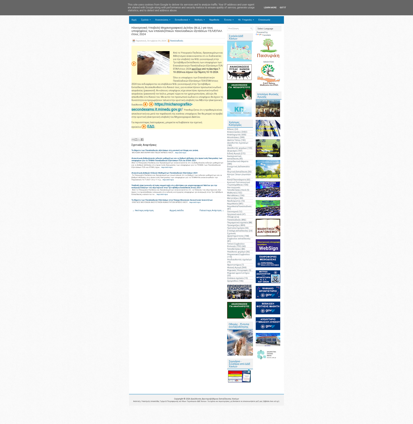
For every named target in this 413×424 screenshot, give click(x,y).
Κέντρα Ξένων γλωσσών (239, 174)
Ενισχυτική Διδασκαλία (238, 166)
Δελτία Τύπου (233, 140)
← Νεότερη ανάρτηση (143, 210)
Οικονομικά (232, 211)
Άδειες (230, 129)
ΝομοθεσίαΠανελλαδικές (239, 206)
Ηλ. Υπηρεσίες (246, 19)
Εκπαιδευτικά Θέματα (237, 161)
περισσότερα (180, 152)
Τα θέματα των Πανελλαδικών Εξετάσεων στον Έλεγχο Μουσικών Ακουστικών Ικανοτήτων (172, 200)
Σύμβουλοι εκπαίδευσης (239, 238)
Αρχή (133, 20)
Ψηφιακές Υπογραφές (237, 270)
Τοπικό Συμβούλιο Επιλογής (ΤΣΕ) (236, 245)
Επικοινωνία (264, 20)
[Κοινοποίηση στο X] (139, 139)
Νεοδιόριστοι (234, 201)
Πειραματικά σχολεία (237, 222)
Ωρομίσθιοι (232, 281)
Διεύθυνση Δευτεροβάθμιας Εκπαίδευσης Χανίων (215, 399)
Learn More (270, 7)
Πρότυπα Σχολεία (235, 228)
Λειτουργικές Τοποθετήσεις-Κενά (236, 188)
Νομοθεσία (214, 20)
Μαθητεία (232, 192)
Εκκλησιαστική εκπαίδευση (234, 157)
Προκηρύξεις (233, 225)
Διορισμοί (232, 151)
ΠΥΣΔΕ (230, 217)
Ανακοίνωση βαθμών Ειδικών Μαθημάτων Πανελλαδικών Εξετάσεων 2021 (164, 173)
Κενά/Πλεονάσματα (236, 179)
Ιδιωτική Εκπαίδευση (237, 171)
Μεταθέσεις (233, 195)
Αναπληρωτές (234, 134)
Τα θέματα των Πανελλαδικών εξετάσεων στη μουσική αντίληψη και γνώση (164, 150)
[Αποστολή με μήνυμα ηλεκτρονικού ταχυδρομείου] (133, 139)
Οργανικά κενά (234, 214)
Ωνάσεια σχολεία (235, 278)
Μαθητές (200, 19)
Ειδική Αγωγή (233, 153)
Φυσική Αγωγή (234, 267)
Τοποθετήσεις (234, 249)
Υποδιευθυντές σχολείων (239, 259)
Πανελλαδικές (176, 41)
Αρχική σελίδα (177, 210)
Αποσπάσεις (233, 137)
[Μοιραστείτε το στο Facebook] (142, 139)
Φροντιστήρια (234, 265)
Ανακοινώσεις (162, 19)
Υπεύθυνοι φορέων (236, 251)
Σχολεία (146, 19)
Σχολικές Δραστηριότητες (235, 234)
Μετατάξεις (233, 198)
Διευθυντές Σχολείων (237, 143)
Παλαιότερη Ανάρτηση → (212, 210)
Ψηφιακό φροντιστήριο (238, 273)
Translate (266, 35)
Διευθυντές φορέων (237, 148)
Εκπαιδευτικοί (182, 19)
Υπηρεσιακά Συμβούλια (238, 254)
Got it (283, 7)
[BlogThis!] (136, 139)
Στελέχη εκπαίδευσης (237, 230)
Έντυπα (229, 19)
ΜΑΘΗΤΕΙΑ (268, 62)
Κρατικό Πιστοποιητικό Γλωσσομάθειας (238, 183)
